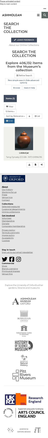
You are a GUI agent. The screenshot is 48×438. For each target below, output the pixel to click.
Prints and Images (11, 271)
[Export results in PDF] (35, 164)
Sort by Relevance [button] (14, 116)
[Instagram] (19, 261)
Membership (8, 221)
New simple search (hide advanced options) (23, 81)
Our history (7, 189)
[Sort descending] (29, 116)
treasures (15, 206)
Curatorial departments (13, 209)
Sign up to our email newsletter (17, 252)
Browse (16, 88)
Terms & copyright (11, 233)
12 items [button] (9, 111)
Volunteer (7, 218)
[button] (44, 8)
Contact (6, 200)
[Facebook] (12, 261)
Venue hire (7, 197)
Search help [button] (29, 88)
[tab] (10, 98)
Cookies (6, 241)
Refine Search (25, 75)
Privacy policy (8, 230)
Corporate (7, 226)
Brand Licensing (10, 269)
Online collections (11, 212)
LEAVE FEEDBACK (25, 40)
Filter (10, 107)
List (38, 116)
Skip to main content (8, 4)
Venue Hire (7, 274)
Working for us (9, 192)
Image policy (8, 235)
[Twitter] (5, 261)
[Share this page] (41, 164)
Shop (4, 266)
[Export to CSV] (29, 164)
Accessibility (8, 238)
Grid (11, 121)
